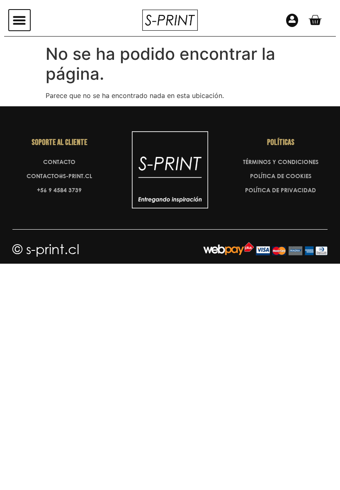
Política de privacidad (280, 190)
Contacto (59, 161)
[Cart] (315, 20)
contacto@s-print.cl (59, 175)
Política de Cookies (280, 175)
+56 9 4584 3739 (59, 190)
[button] (19, 20)
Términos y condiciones (280, 161)
